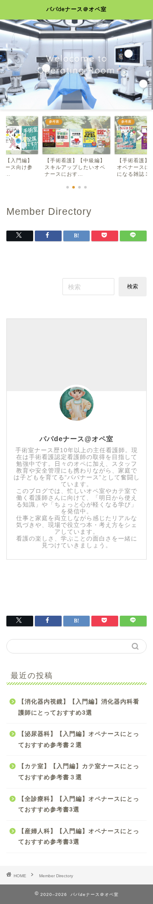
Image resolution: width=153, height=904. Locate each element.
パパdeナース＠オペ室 (76, 9)
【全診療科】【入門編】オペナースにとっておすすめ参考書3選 (78, 804)
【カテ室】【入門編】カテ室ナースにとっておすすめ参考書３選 (78, 771)
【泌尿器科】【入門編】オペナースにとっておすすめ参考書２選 (78, 739)
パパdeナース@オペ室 (76, 438)
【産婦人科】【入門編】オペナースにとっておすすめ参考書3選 (78, 836)
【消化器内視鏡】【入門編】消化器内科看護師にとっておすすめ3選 (78, 707)
